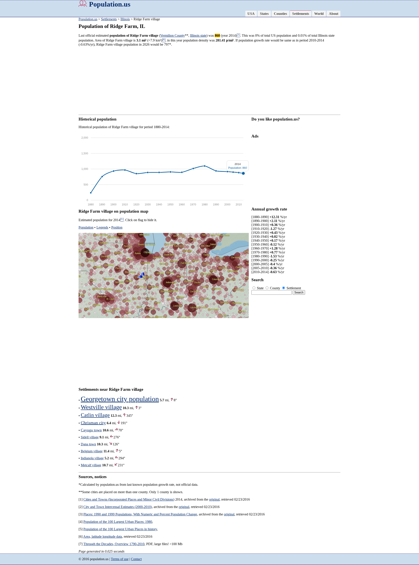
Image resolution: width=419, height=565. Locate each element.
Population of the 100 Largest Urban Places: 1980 (117, 522)
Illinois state (198, 35)
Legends (102, 227)
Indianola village (92, 458)
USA (251, 14)
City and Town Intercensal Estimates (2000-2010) (117, 507)
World (319, 14)
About (333, 14)
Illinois (125, 19)
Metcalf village (91, 465)
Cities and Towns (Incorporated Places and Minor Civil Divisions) (128, 499)
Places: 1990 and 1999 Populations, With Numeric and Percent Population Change (140, 514)
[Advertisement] (17, 85)
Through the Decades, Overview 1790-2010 (113, 544)
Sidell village (90, 437)
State (260, 288)
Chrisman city (93, 422)
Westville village (101, 407)
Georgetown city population (120, 399)
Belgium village (92, 451)
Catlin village (95, 415)
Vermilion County (172, 35)
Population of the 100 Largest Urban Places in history (120, 529)
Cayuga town (91, 430)
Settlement (293, 288)
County (275, 288)
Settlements (300, 14)
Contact (136, 559)
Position (116, 227)
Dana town (88, 444)
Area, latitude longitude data (102, 536)
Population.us (109, 4)
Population (86, 227)
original (214, 499)
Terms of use (120, 559)
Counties (280, 14)
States (264, 14)
